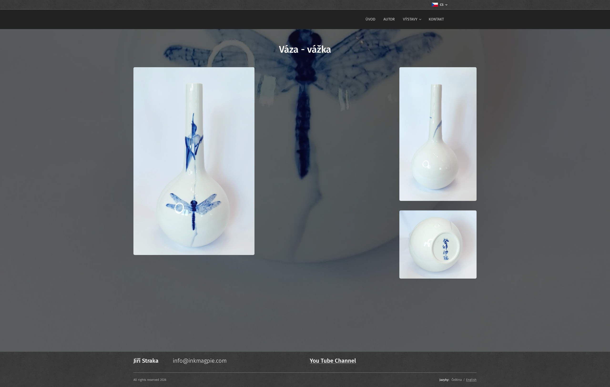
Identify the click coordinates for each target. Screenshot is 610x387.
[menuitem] (370, 19)
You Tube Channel (333, 360)
